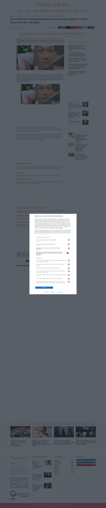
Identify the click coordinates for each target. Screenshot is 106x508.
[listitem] (53, 237)
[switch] (68, 240)
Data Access (53, 291)
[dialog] (53, 254)
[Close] (74, 216)
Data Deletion (46, 291)
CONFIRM (44, 287)
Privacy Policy (60, 291)
